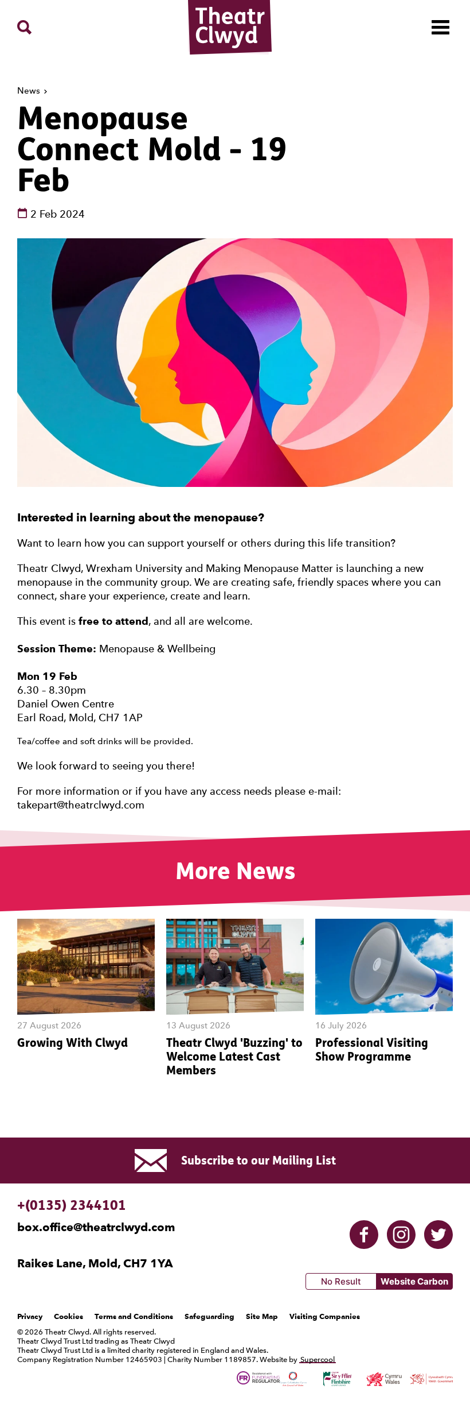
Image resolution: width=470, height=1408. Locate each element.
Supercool (317, 1359)
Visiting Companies (324, 1316)
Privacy (29, 1316)
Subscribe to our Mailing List (258, 1160)
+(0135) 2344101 (71, 1205)
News (29, 91)
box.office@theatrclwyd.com (96, 1227)
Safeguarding (209, 1316)
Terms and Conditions (134, 1316)
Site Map (262, 1316)
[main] (235, 585)
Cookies (68, 1316)
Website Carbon (414, 1281)
